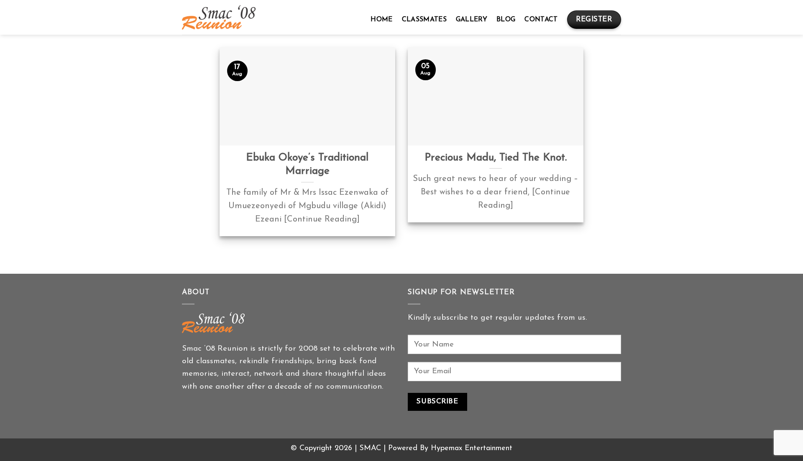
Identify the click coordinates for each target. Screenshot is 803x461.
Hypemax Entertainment (471, 448)
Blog (505, 19)
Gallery (471, 19)
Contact (540, 19)
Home (381, 19)
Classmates (424, 19)
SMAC (370, 448)
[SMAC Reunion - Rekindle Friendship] (219, 17)
